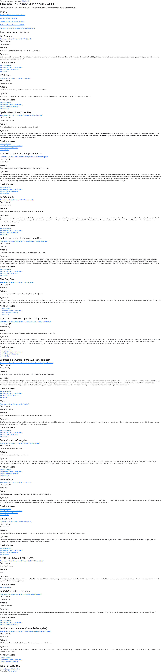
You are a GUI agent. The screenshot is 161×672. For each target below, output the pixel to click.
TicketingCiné (26, 1)
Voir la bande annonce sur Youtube (11, 67)
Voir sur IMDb (4, 71)
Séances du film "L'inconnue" (22, 522)
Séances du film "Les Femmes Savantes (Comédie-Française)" (32, 631)
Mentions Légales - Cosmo (8, 18)
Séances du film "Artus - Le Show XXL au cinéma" (28, 561)
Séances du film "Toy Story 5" (22, 39)
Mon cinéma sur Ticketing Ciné (10, 669)
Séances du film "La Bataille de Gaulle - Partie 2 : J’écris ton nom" (33, 363)
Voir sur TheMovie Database (9, 69)
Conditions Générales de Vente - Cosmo (12, 15)
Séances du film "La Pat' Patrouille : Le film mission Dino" (31, 241)
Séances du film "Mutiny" (21, 404)
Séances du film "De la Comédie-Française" (26, 443)
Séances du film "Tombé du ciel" (23, 200)
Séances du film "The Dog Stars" (23, 282)
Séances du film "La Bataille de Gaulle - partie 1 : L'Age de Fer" (32, 322)
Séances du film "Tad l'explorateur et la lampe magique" (30, 157)
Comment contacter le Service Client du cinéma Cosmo (17, 28)
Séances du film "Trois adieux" (22, 482)
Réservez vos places (6, 39)
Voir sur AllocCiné (5, 65)
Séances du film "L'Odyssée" (22, 78)
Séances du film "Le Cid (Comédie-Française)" (27, 594)
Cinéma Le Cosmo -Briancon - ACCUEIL (12, 22)
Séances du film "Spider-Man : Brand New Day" (28, 115)
